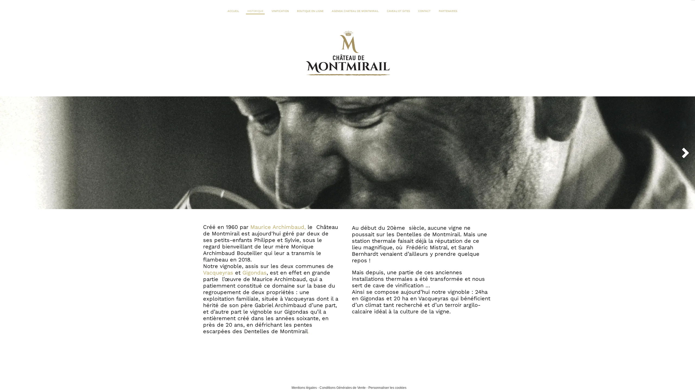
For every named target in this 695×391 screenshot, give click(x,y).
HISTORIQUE (255, 11)
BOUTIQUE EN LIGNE (310, 11)
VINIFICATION (280, 11)
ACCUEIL (233, 11)
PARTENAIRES (448, 11)
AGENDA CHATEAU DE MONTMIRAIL (355, 11)
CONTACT (424, 11)
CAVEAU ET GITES (398, 11)
